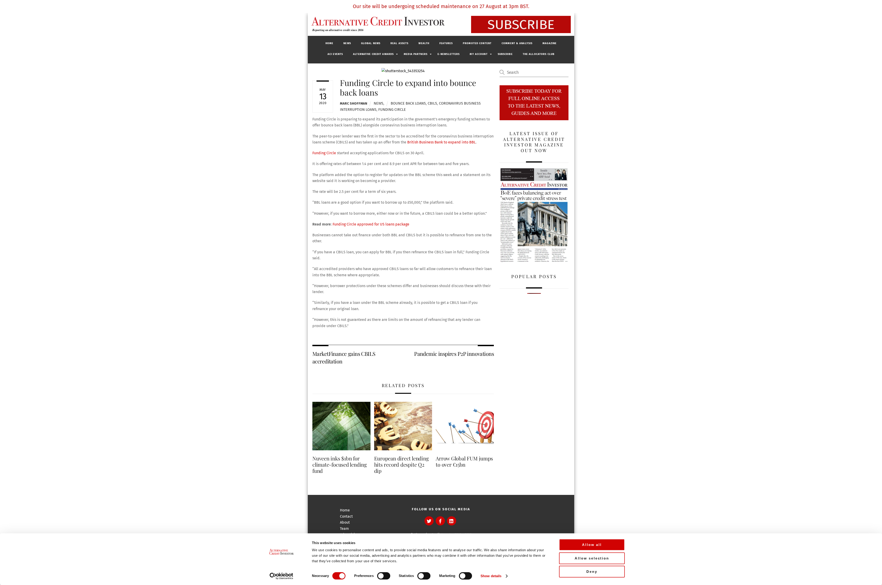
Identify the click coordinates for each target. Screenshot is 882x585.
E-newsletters (449, 54)
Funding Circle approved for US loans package (371, 224)
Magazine (550, 43)
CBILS (432, 103)
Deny (591, 572)
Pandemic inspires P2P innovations (454, 353)
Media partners (415, 54)
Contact (346, 516)
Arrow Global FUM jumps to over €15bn (464, 461)
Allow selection (592, 558)
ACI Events (335, 54)
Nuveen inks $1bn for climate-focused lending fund (339, 464)
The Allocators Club (538, 54)
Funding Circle (392, 109)
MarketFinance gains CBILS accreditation (344, 357)
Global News (370, 43)
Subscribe (505, 54)
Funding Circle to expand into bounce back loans (408, 87)
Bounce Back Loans (408, 103)
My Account (478, 54)
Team (344, 528)
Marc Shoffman (353, 104)
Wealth (423, 43)
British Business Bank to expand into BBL (441, 142)
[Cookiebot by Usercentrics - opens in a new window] (281, 576)
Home (329, 43)
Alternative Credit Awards (373, 54)
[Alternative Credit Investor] (377, 21)
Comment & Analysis (517, 43)
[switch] (383, 575)
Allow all (592, 545)
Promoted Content (477, 43)
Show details (491, 576)
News (347, 43)
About (345, 522)
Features (446, 43)
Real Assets (399, 43)
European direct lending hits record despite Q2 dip (401, 464)
